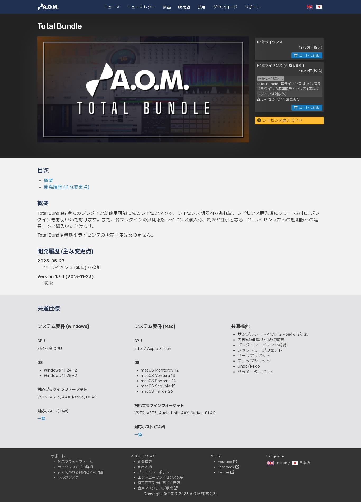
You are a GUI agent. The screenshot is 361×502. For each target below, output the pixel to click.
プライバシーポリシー (155, 472)
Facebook (226, 467)
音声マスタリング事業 (156, 488)
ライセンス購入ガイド (282, 120)
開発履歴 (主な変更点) (66, 187)
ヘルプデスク (68, 477)
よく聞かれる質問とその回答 (80, 472)
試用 (202, 7)
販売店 (184, 7)
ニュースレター (141, 7)
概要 (48, 180)
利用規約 (145, 467)
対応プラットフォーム (75, 461)
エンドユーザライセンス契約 (160, 477)
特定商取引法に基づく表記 (159, 483)
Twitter (224, 472)
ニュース (112, 7)
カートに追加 (309, 55)
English (281, 463)
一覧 (41, 418)
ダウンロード (225, 7)
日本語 (304, 463)
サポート (253, 7)
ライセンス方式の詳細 (75, 467)
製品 (167, 7)
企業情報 (145, 461)
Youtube (225, 461)
